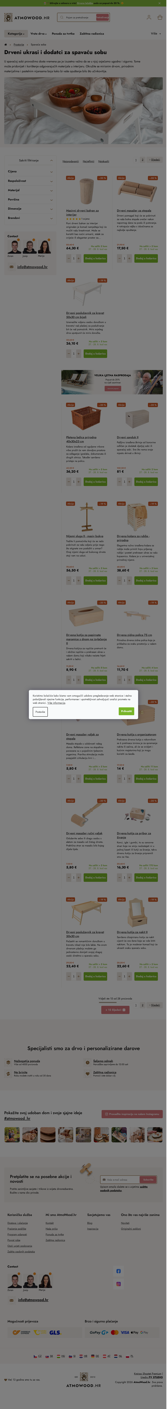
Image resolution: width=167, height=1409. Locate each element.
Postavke (40, 712)
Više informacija (56, 703)
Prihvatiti (126, 711)
